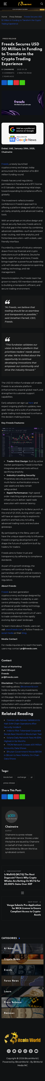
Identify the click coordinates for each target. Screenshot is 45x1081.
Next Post (33, 902)
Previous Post (14, 871)
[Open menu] (5, 3)
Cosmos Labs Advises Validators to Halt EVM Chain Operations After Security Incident (22, 723)
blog (24, 633)
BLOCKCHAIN (8, 777)
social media (8, 633)
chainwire (9, 69)
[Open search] (42, 3)
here (31, 403)
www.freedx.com (14, 629)
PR (32, 777)
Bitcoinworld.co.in (29, 686)
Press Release (15, 17)
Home (4, 17)
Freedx (5, 164)
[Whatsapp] (22, 82)
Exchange (22, 777)
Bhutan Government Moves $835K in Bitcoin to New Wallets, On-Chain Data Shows (23, 755)
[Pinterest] (16, 82)
